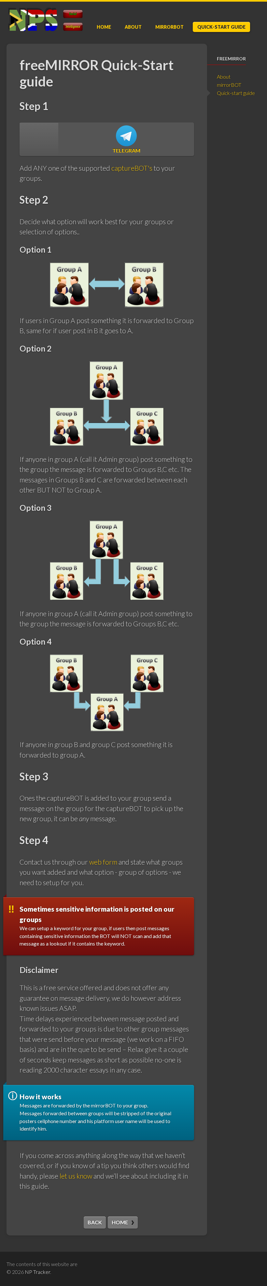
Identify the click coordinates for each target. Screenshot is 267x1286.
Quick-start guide (236, 93)
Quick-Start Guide (221, 27)
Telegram (126, 150)
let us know (76, 1176)
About (133, 27)
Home (104, 27)
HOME (120, 1222)
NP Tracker (37, 1272)
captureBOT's (131, 168)
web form (103, 862)
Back (95, 1222)
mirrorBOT (169, 27)
